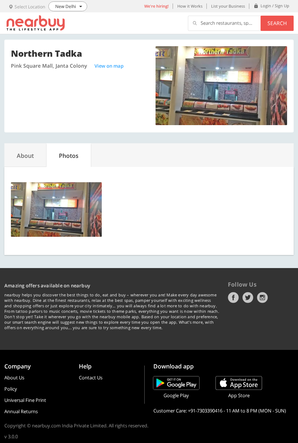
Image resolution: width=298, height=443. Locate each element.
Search (277, 23)
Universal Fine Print (25, 400)
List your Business (228, 6)
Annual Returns (21, 411)
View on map (109, 66)
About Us (14, 377)
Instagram (262, 297)
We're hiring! (156, 6)
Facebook (233, 297)
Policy (10, 389)
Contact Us (90, 377)
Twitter (247, 297)
